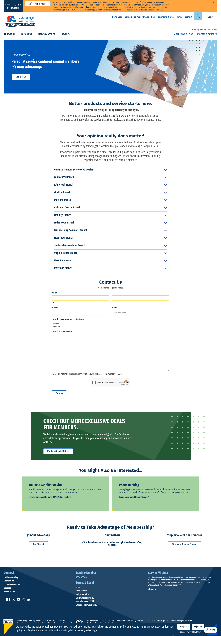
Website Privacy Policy (86, 605)
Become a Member (206, 34)
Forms (78, 587)
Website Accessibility (86, 601)
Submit (59, 393)
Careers (7, 588)
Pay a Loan (117, 17)
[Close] (214, 2)
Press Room (9, 591)
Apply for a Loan (184, 34)
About (65, 34)
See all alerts (13, 8)
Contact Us (20, 77)
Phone (57, 326)
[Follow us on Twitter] (13, 600)
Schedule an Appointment (137, 17)
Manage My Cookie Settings (190, 632)
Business (26, 34)
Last (113, 303)
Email (56, 323)
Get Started (38, 544)
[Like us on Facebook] (8, 600)
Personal (9, 34)
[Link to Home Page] (20, 21)
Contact (188, 17)
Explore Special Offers (58, 451)
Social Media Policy (85, 598)
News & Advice (46, 34)
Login (210, 17)
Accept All (183, 627)
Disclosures (81, 591)
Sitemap (152, 589)
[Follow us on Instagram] (23, 600)
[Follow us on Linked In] (28, 600)
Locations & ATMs (166, 17)
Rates (179, 17)
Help (153, 17)
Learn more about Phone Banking (134, 497)
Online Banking (11, 577)
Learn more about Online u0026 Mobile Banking (50, 497)
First (54, 303)
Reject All (198, 627)
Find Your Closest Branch (184, 544)
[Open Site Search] (198, 16)
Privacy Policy (82, 594)
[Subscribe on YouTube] (18, 600)
